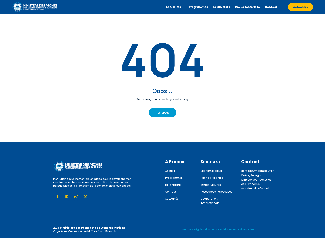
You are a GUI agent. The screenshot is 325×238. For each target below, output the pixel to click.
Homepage (163, 112)
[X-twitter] (85, 196)
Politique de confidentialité (237, 229)
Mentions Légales (193, 229)
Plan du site (212, 229)
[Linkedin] (67, 196)
